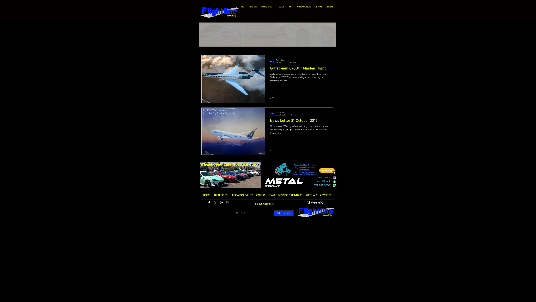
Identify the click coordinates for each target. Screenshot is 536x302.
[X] (215, 202)
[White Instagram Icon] (227, 202)
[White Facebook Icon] (209, 202)
